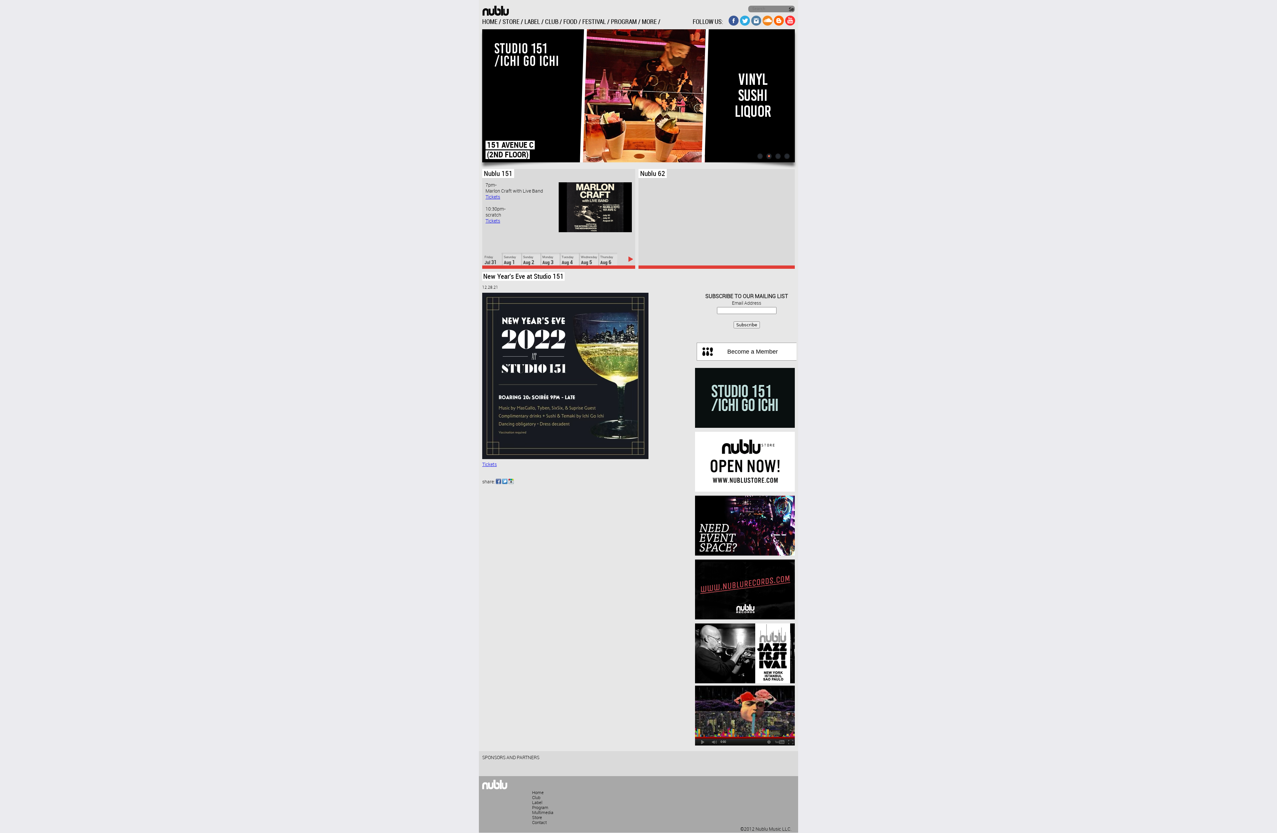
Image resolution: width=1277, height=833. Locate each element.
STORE (510, 22)
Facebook (498, 481)
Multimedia (542, 812)
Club (536, 797)
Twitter (504, 481)
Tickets (493, 197)
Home (538, 792)
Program (540, 807)
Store (537, 817)
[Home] (495, 11)
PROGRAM (624, 22)
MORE (649, 22)
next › (630, 259)
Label (537, 802)
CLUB (551, 22)
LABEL (532, 22)
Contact (539, 822)
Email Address (746, 303)
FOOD (570, 22)
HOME (489, 22)
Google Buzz (511, 481)
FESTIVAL (594, 22)
